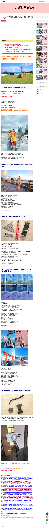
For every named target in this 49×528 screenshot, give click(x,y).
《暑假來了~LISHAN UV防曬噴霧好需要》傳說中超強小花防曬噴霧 (18, 488)
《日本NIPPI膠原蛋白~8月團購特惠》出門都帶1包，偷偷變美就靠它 (18, 498)
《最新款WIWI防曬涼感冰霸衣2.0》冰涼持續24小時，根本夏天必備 (18, 485)
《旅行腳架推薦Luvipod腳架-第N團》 (12, 44)
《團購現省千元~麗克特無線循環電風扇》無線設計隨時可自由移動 (18, 493)
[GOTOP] (47, 522)
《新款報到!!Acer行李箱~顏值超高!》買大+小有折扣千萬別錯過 (17, 482)
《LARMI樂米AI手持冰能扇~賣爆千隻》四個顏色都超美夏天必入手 (18, 478)
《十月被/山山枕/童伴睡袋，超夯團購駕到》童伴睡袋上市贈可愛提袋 (18, 496)
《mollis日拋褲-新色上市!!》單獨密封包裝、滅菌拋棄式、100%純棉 (18, 494)
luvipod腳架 (12, 517)
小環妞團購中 (8, 515)
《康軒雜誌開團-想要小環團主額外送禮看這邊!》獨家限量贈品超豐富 (18, 489)
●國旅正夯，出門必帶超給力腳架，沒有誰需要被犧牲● (16, 46)
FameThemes (46, 526)
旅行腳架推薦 (29, 517)
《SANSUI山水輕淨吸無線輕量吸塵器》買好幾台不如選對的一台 (18, 481)
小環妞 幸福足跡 (24, 7)
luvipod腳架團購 (17, 517)
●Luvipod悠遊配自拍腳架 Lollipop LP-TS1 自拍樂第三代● (17, 49)
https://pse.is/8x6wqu (9, 93)
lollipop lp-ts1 (7, 517)
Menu (3, 1)
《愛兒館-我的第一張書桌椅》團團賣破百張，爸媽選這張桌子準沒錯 (18, 492)
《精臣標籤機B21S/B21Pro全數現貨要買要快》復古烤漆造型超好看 (18, 490)
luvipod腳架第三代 (24, 517)
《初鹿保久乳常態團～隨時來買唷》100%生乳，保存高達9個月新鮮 (18, 497)
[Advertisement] (17, 30)
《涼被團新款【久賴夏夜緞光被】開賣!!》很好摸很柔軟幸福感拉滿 (18, 483)
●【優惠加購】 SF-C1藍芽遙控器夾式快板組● (14, 51)
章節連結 (4, 41)
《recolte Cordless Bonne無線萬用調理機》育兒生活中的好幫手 (17, 477)
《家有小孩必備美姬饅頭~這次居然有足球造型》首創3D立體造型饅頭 (18, 508)
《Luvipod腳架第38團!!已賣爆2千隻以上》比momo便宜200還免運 (18, 486)
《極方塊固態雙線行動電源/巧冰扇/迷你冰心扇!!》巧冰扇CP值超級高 (18, 504)
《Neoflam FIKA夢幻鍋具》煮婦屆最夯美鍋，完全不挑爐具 (17, 479)
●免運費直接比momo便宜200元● (12, 47)
